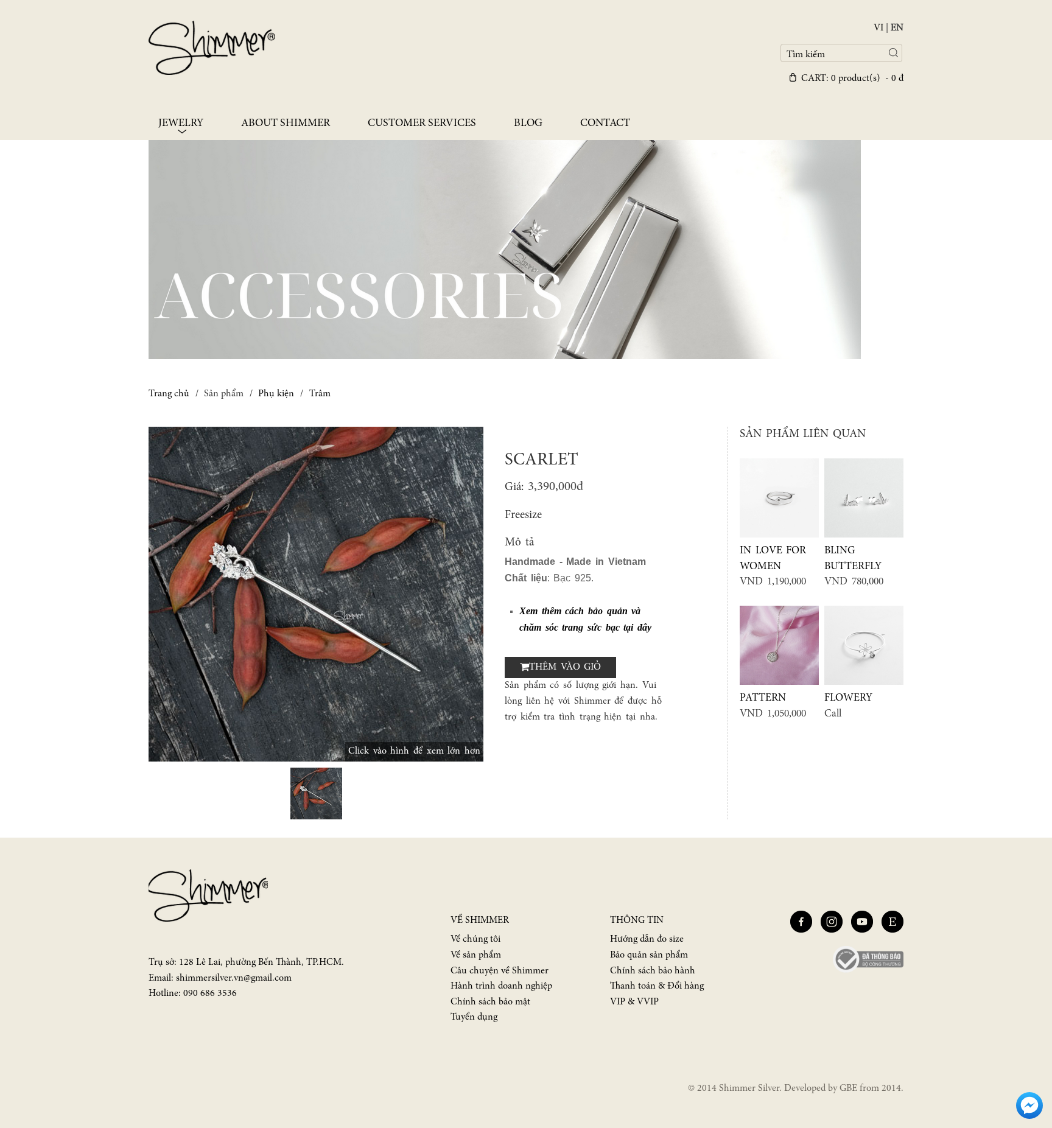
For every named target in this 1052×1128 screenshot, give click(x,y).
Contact (605, 123)
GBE (848, 1088)
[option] (316, 594)
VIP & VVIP (634, 1002)
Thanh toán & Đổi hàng (657, 986)
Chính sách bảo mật (490, 1002)
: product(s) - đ (852, 78)
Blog (528, 123)
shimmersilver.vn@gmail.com (234, 978)
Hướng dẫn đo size (647, 939)
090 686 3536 (210, 993)
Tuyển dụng (474, 1017)
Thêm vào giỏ (565, 667)
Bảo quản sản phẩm (649, 955)
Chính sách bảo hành (652, 971)
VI (878, 28)
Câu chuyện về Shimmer (500, 971)
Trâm (320, 394)
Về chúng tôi (475, 939)
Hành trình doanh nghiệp (501, 986)
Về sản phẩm (476, 955)
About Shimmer (285, 123)
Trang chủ (169, 394)
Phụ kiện (276, 394)
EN (897, 28)
